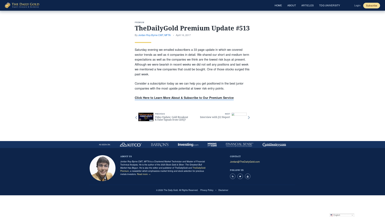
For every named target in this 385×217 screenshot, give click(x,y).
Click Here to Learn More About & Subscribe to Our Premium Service (184, 97)
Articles (307, 5)
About (291, 5)
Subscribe (371, 5)
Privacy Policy (206, 190)
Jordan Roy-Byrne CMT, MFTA (154, 35)
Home (278, 5)
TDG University (329, 5)
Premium (139, 22)
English (336, 215)
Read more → (143, 174)
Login (357, 5)
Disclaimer (223, 190)
